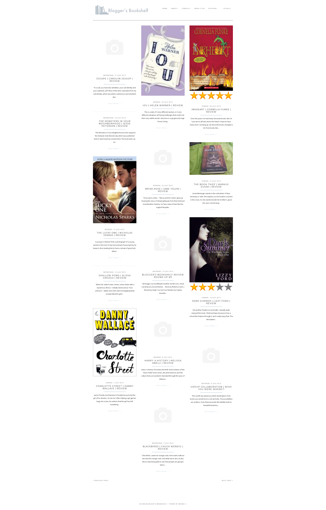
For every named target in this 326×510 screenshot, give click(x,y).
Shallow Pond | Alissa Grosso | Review (115, 276)
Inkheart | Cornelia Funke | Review (211, 110)
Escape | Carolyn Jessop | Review (115, 79)
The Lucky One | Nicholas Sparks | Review (115, 234)
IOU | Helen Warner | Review (163, 105)
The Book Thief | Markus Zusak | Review (211, 185)
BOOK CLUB (199, 8)
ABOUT (174, 8)
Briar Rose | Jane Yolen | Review (163, 190)
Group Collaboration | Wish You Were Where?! (211, 388)
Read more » (114, 103)
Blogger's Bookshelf (156, 504)
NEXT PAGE (227, 480)
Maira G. (183, 504)
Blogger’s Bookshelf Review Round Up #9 (163, 276)
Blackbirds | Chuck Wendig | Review (163, 447)
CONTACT (186, 8)
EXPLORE (212, 8)
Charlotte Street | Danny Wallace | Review (114, 387)
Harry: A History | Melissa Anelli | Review (163, 361)
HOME (164, 8)
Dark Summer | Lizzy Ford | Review (211, 302)
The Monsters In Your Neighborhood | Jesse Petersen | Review (115, 123)
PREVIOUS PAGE (101, 480)
